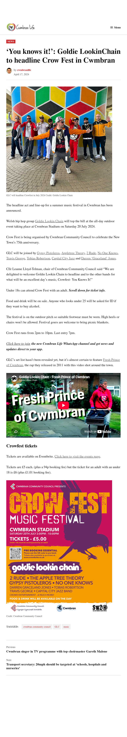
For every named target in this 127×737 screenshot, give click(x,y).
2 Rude (91, 253)
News (10, 41)
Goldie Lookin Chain (49, 221)
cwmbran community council (37, 626)
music (66, 626)
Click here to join (18, 343)
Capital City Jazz (63, 258)
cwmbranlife (24, 70)
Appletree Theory (73, 253)
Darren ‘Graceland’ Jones (98, 258)
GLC (57, 626)
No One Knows (108, 253)
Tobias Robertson (38, 258)
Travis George (15, 258)
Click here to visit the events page (77, 456)
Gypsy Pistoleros (48, 253)
